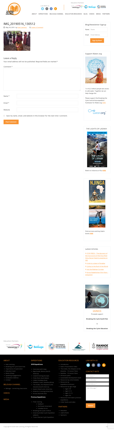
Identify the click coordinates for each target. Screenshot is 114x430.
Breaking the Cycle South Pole (15, 366)
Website (7, 110)
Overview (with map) (39, 369)
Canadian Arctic (43, 408)
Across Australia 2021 (40, 393)
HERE (104, 103)
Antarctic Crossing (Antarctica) (43, 391)
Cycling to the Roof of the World (97, 266)
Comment (8, 67)
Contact (8, 380)
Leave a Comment (37, 27)
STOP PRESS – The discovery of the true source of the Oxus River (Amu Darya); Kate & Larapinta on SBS (96, 256)
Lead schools (64, 413)
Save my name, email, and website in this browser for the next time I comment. (36, 116)
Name (6, 96)
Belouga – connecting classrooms (16, 388)
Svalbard (40, 404)
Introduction (64, 364)
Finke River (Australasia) (41, 378)
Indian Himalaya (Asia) (40, 380)
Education (63, 410)
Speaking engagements (13, 375)
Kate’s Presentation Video (68, 366)
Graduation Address (12, 378)
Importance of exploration (14, 369)
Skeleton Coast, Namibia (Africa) (43, 382)
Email (6, 103)
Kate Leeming (10, 364)
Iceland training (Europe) (41, 376)
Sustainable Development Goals (70, 378)
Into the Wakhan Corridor (95, 269)
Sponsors (63, 415)
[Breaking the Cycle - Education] (13, 16)
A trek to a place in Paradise (96, 263)
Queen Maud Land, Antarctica (42, 389)
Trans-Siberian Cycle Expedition (43, 417)
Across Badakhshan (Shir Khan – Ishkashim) (96, 273)
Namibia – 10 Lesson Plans (69, 373)
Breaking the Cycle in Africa (42, 410)
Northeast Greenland (45, 406)
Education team (11, 371)
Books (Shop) (10, 373)
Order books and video (67, 402)
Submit (90, 406)
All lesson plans (65, 375)
